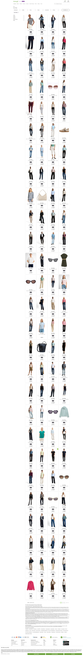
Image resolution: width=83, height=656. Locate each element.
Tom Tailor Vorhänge (38, 623)
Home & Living (15, 19)
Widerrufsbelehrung (23, 642)
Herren (44, 645)
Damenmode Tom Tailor (59, 630)
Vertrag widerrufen (33, 644)
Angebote (44, 641)
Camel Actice (33, 630)
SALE (14, 20)
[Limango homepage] (15, 1)
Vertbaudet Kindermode (44, 630)
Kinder (14, 15)
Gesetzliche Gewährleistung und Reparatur (36, 645)
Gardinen (45, 623)
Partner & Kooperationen (14, 644)
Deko (26, 623)
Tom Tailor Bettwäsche (32, 623)
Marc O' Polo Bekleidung (51, 630)
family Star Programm (14, 641)
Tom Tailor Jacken (65, 630)
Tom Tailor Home (32, 620)
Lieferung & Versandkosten (34, 641)
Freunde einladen (13, 642)
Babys (44, 642)
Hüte (30, 630)
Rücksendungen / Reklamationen (35, 642)
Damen (14, 16)
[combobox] (61, 3)
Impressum (22, 645)
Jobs (11, 645)
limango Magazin (13, 643)
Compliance (22, 644)
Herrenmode (52, 622)
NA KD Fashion (38, 630)
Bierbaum (61, 623)
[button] (68, 1)
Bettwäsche (51, 623)
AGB (21, 641)
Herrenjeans (38, 615)
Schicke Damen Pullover (28, 633)
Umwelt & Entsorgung (34, 643)
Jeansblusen (27, 630)
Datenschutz (22, 643)
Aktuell (54, 641)
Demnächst (54, 642)
